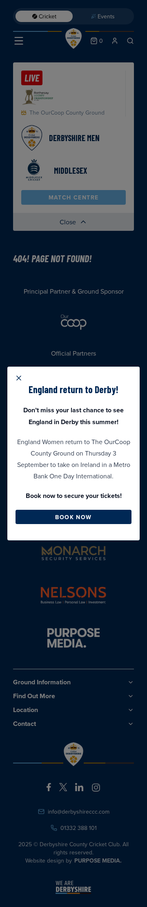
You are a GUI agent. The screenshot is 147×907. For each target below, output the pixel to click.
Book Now (73, 517)
